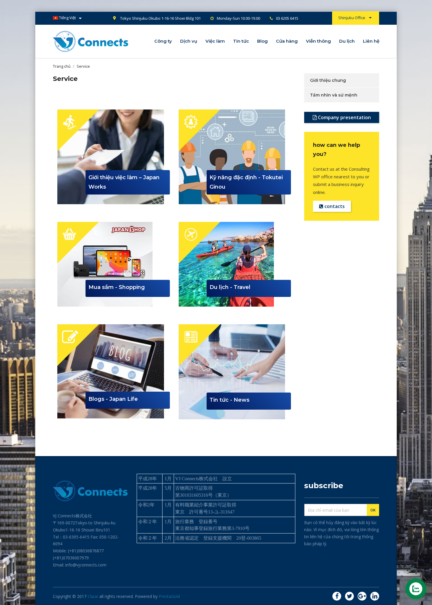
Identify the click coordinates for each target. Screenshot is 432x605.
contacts (334, 206)
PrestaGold (169, 596)
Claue (93, 596)
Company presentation (344, 117)
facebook (336, 596)
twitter (349, 596)
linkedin (374, 596)
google (362, 596)
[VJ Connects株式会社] (90, 40)
